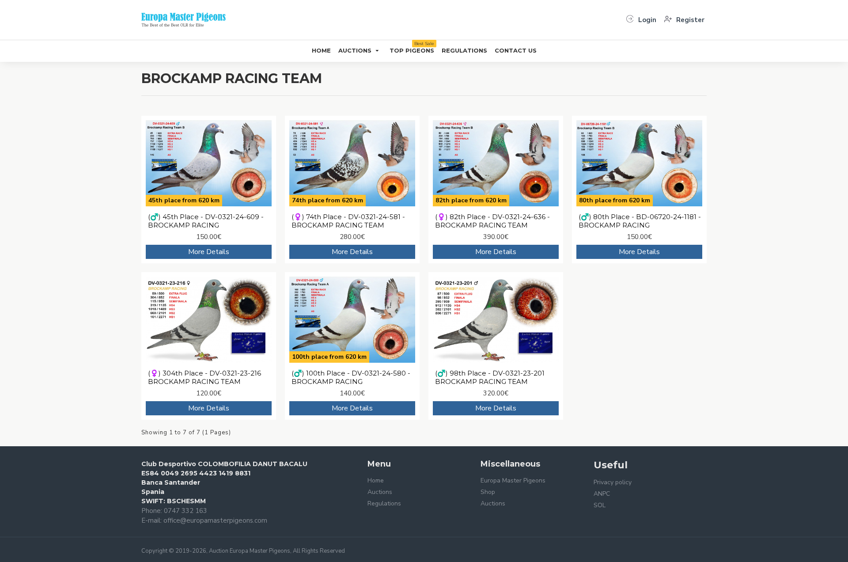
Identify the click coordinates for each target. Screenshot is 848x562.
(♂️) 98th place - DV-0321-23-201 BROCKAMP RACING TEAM (490, 377)
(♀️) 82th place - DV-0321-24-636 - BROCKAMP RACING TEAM (492, 221)
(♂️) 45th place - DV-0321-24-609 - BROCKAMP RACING (206, 221)
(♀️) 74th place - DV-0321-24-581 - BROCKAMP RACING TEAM (348, 221)
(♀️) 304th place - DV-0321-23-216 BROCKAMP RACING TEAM (204, 377)
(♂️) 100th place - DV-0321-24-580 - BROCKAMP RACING (351, 377)
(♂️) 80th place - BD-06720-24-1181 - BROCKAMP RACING (640, 221)
